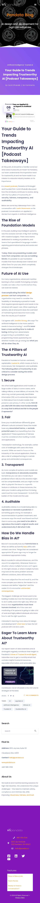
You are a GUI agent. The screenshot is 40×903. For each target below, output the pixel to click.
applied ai (19, 701)
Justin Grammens (23, 208)
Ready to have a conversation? (14, 887)
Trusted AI (7, 709)
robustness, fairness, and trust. (22, 795)
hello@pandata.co (16, 757)
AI (10, 701)
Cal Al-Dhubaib (14, 85)
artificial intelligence (15, 65)
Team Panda (13, 881)
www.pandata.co (8, 762)
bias (25, 547)
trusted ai (29, 65)
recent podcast (11, 186)
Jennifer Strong (21, 320)
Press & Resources (15, 876)
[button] (35, 4)
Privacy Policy (20, 897)
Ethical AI (26, 705)
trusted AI (15, 363)
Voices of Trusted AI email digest (23, 654)
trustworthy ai (21, 709)
